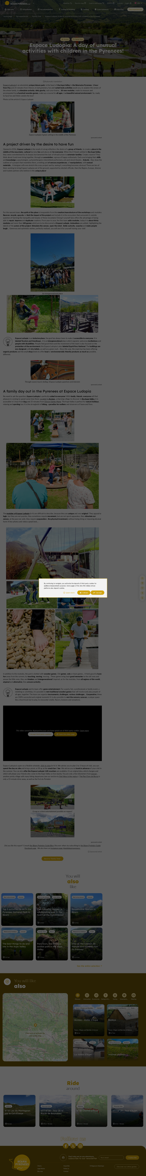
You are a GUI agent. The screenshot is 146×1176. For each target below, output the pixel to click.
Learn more (70, 592)
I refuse (85, 592)
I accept (99, 592)
